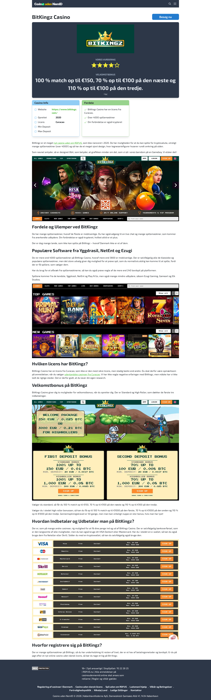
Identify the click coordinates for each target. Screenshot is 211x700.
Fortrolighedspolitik (80, 690)
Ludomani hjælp (138, 686)
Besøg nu (165, 17)
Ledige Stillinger (119, 690)
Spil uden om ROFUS (116, 686)
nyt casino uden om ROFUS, (68, 142)
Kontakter (136, 690)
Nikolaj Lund (100, 690)
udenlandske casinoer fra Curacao (82, 374)
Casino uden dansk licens (89, 686)
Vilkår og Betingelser (161, 686)
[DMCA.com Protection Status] (56, 668)
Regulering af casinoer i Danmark (55, 686)
